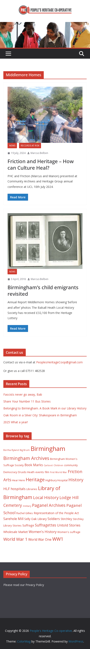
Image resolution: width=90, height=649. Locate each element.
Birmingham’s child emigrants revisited (43, 290)
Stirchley (66, 519)
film (47, 472)
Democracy (10, 472)
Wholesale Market (15, 532)
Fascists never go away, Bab (22, 394)
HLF (6, 488)
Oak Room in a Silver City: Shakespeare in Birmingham (40, 415)
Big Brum (25, 450)
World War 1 (15, 539)
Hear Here (18, 480)
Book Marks (33, 465)
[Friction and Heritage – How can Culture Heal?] (45, 115)
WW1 (57, 539)
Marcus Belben (39, 153)
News (12, 145)
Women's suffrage (68, 532)
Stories (17, 525)
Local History (46, 497)
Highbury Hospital (56, 480)
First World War (58, 472)
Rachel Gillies (24, 513)
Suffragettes (45, 525)
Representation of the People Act (56, 513)
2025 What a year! (15, 422)
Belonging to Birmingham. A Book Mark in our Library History (44, 408)
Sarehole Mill (13, 518)
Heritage (35, 479)
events (39, 472)
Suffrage (28, 525)
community (71, 465)
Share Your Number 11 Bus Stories (27, 401)
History (75, 480)
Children (58, 465)
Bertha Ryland (11, 450)
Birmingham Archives (26, 458)
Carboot (48, 465)
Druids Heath (26, 472)
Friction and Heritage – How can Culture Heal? (41, 164)
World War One (39, 539)
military (27, 505)
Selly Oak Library (35, 519)
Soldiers (54, 518)
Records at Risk (30, 145)
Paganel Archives (49, 505)
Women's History (43, 531)
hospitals (18, 488)
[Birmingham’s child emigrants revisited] (45, 241)
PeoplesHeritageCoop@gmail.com (59, 362)
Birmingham (48, 448)
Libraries (31, 489)
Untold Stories (68, 525)
